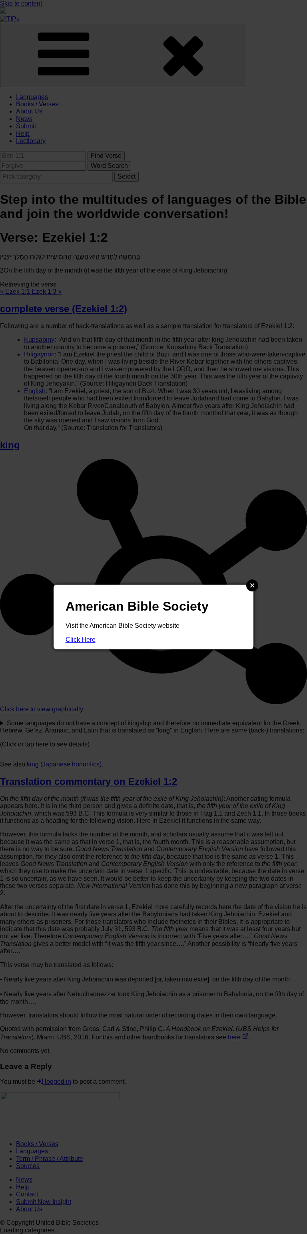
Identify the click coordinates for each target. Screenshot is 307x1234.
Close (252, 585)
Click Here (81, 639)
